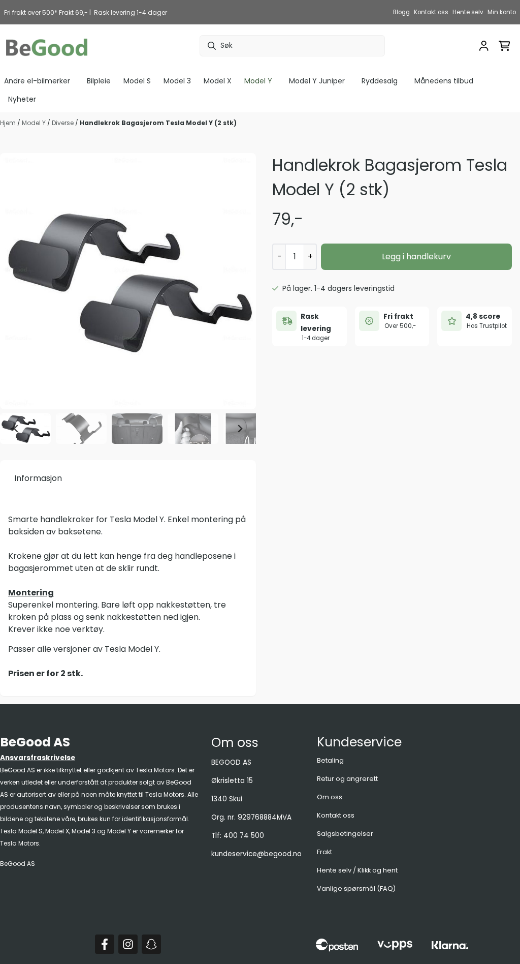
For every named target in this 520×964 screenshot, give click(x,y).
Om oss (329, 797)
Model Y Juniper (317, 81)
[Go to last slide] (16, 428)
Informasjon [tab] (38, 478)
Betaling (330, 760)
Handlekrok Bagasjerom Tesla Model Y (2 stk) (158, 122)
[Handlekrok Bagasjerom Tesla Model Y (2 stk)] (128, 281)
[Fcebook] (104, 944)
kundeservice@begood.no (256, 854)
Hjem (8, 122)
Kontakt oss (431, 12)
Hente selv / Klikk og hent (357, 870)
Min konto (502, 12)
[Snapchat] (151, 944)
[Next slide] (240, 428)
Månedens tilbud (443, 81)
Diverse (63, 122)
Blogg (401, 12)
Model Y (34, 122)
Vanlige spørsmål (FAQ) (356, 888)
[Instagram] (128, 944)
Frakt (324, 852)
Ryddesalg (380, 81)
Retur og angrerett (347, 778)
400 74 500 (243, 835)
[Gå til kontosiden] (484, 46)
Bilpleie (99, 81)
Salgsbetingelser (345, 833)
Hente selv (467, 12)
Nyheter (22, 99)
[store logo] (46, 46)
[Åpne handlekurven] (504, 46)
